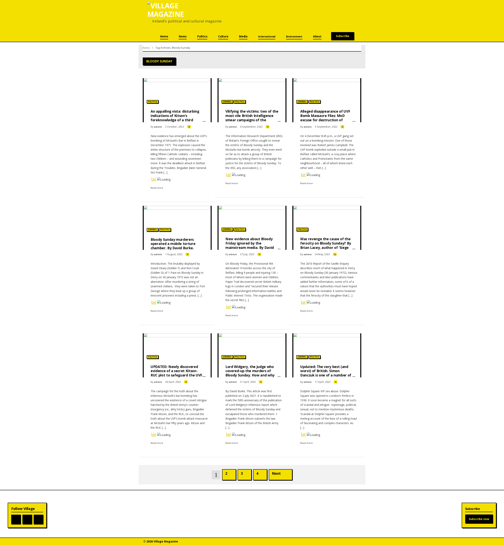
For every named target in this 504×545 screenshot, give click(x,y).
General (227, 101)
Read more (157, 187)
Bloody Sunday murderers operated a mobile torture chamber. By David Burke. (173, 243)
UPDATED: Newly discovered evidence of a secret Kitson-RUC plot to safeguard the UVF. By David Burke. (177, 373)
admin (158, 126)
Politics (152, 101)
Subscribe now (479, 519)
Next (276, 473)
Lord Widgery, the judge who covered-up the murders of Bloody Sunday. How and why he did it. (249, 373)
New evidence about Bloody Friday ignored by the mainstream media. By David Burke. (249, 245)
